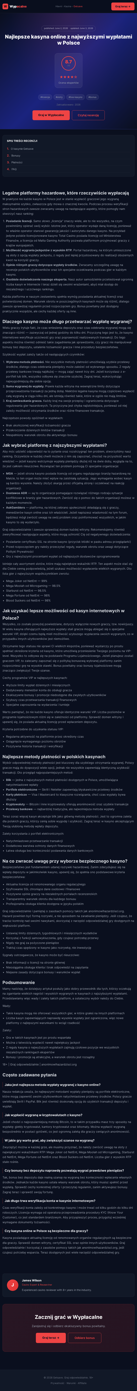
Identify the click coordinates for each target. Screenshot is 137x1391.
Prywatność (57, 1383)
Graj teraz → (123, 6)
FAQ (14, 169)
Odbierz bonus (85, 1338)
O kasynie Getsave (22, 148)
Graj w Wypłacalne (51, 115)
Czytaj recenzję (88, 115)
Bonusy (15, 155)
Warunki (71, 1383)
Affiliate (82, 1383)
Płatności (16, 162)
